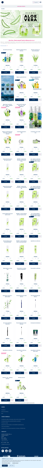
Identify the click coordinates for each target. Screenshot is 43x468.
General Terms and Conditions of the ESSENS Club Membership (12, 424)
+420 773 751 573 (4, 440)
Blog (2, 413)
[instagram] (10, 450)
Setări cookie (11, 465)
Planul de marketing (4, 411)
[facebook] (2, 450)
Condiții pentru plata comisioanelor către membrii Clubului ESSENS (13, 419)
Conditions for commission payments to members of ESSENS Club (13, 428)
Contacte (3, 431)
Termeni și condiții (4, 422)
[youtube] (6, 450)
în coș (5, 72)
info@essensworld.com (5, 444)
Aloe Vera (2, 8)
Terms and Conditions (5, 426)
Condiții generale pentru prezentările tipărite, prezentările (11, 421)
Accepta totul (5, 465)
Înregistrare (3, 409)
